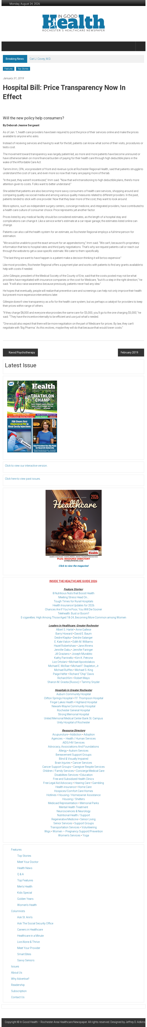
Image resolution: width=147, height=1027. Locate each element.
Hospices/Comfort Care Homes (73, 791)
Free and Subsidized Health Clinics (73, 778)
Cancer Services (82, 762)
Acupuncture (60, 734)
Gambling (98, 782)
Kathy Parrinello (63, 657)
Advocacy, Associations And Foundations (73, 746)
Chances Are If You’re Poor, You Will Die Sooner (73, 609)
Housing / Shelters (73, 799)
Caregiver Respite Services (89, 766)
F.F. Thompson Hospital (89, 698)
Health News (24, 868)
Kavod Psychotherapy (22, 352)
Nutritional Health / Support (73, 815)
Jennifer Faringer (83, 649)
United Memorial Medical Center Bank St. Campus (73, 718)
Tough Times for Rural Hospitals (73, 601)
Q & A (20, 874)
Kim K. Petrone (84, 657)
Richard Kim (64, 678)
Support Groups (84, 823)
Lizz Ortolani (59, 661)
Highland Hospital (86, 702)
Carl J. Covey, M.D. (40, 58)
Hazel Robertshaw (65, 645)
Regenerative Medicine (64, 819)
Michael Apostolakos (82, 661)
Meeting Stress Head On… (73, 597)
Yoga (85, 835)
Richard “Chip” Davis (81, 674)
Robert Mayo (82, 678)
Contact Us (17, 997)
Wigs (47, 831)
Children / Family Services (58, 770)
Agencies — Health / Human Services (73, 738)
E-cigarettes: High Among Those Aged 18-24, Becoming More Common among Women (73, 617)
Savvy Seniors (25, 960)
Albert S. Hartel (65, 629)
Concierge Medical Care (90, 770)
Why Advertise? (20, 978)
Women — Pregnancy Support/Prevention (78, 831)
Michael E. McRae (58, 665)
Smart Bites (24, 954)
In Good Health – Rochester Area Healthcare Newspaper (53, 1022)
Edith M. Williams (83, 641)
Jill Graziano (62, 653)
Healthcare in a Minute (30, 935)
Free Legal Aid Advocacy (58, 782)
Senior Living (88, 819)
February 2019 (129, 352)
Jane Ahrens (85, 645)
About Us (16, 972)
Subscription (19, 991)
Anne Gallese (83, 629)
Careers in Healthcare (30, 929)
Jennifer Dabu (62, 649)
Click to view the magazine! (74, 565)
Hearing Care (82, 782)
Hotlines (51, 795)
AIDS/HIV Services (74, 742)
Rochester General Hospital (73, 710)
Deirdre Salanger (83, 637)
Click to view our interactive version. (26, 465)
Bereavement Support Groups (73, 754)
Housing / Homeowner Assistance (79, 795)
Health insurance (66, 787)
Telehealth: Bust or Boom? (73, 613)
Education (86, 774)
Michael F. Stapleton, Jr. (85, 665)
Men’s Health (24, 886)
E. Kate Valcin (62, 641)
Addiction (76, 734)
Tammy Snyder (90, 682)
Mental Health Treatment (73, 807)
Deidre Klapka (63, 637)
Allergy (63, 750)
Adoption (89, 734)
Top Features (25, 880)
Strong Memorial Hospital (73, 714)
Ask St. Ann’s (25, 917)
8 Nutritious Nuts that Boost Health (73, 593)
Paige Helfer (60, 674)
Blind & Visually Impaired (73, 758)
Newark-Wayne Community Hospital (73, 706)
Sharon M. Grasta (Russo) (63, 682)
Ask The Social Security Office (35, 923)
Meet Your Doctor (27, 861)
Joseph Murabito (82, 653)
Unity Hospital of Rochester (73, 722)
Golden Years (25, 898)
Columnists (18, 911)
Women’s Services (69, 835)
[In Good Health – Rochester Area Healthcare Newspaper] (7, 46)
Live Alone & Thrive (28, 941)
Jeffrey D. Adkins (135, 1022)
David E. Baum (83, 633)
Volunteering (89, 827)
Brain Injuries (62, 762)
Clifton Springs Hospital (58, 698)
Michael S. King (84, 669)
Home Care (84, 787)
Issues (15, 966)
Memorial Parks (89, 803)
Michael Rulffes (63, 669)
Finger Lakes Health (62, 702)
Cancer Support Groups (56, 766)
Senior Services (62, 823)
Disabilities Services (66, 774)
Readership (18, 984)
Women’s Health (27, 905)
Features (8, 68)
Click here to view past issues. (23, 478)
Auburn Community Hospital (73, 694)
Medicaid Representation (63, 803)
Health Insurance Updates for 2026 (73, 605)
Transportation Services (64, 827)
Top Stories (23, 68)
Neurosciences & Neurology (74, 811)
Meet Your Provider (28, 948)
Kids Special (24, 892)
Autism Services (78, 750)
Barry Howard (64, 633)
